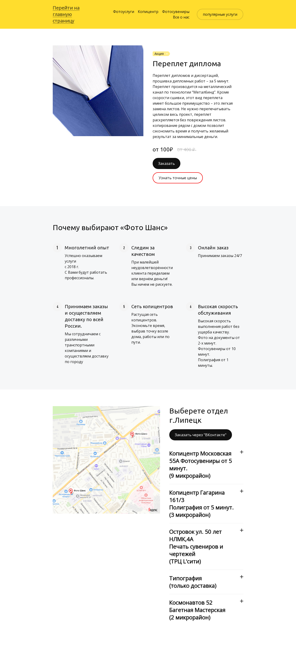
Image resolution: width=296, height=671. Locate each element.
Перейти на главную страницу (66, 14)
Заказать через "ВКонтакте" (200, 434)
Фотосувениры (175, 11)
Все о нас (181, 17)
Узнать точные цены (178, 177)
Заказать (166, 163)
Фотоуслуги (123, 11)
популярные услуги (220, 14)
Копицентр (148, 11)
